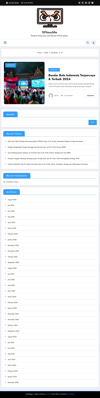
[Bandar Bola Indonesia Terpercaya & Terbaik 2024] (24, 83)
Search (10, 114)
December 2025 (13, 245)
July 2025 (11, 274)
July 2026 (11, 205)
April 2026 (11, 222)
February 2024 (13, 371)
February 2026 (13, 234)
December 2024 (13, 314)
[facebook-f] (79, 3)
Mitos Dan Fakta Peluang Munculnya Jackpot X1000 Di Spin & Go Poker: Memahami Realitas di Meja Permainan (45, 141)
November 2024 (13, 319)
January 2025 (12, 308)
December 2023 (13, 382)
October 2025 (12, 257)
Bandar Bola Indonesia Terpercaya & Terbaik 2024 (71, 77)
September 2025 (13, 262)
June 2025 (11, 279)
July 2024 (11, 342)
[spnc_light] (93, 42)
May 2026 (11, 217)
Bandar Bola (54, 69)
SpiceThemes (70, 394)
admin (56, 96)
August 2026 (12, 199)
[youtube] (92, 3)
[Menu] (5, 42)
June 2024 (11, 348)
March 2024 (12, 365)
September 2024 (13, 331)
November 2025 (13, 251)
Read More (90, 96)
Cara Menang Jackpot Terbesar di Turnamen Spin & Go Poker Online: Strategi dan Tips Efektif (39, 153)
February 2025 (13, 302)
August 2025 (12, 268)
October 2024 (12, 325)
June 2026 (11, 211)
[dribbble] (86, 3)
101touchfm (49, 32)
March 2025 (12, 297)
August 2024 (12, 337)
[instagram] (89, 3)
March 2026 (12, 228)
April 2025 (11, 291)
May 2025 (11, 285)
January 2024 (12, 376)
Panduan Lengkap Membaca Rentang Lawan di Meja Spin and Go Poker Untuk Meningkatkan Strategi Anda (43, 158)
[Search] (87, 43)
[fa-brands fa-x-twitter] (83, 3)
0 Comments (68, 96)
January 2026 (12, 239)
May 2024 (11, 354)
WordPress (48, 394)
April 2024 (11, 359)
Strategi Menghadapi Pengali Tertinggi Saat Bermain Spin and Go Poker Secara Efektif (37, 147)
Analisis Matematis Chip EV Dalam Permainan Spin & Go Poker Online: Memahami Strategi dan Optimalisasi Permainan (48, 164)
